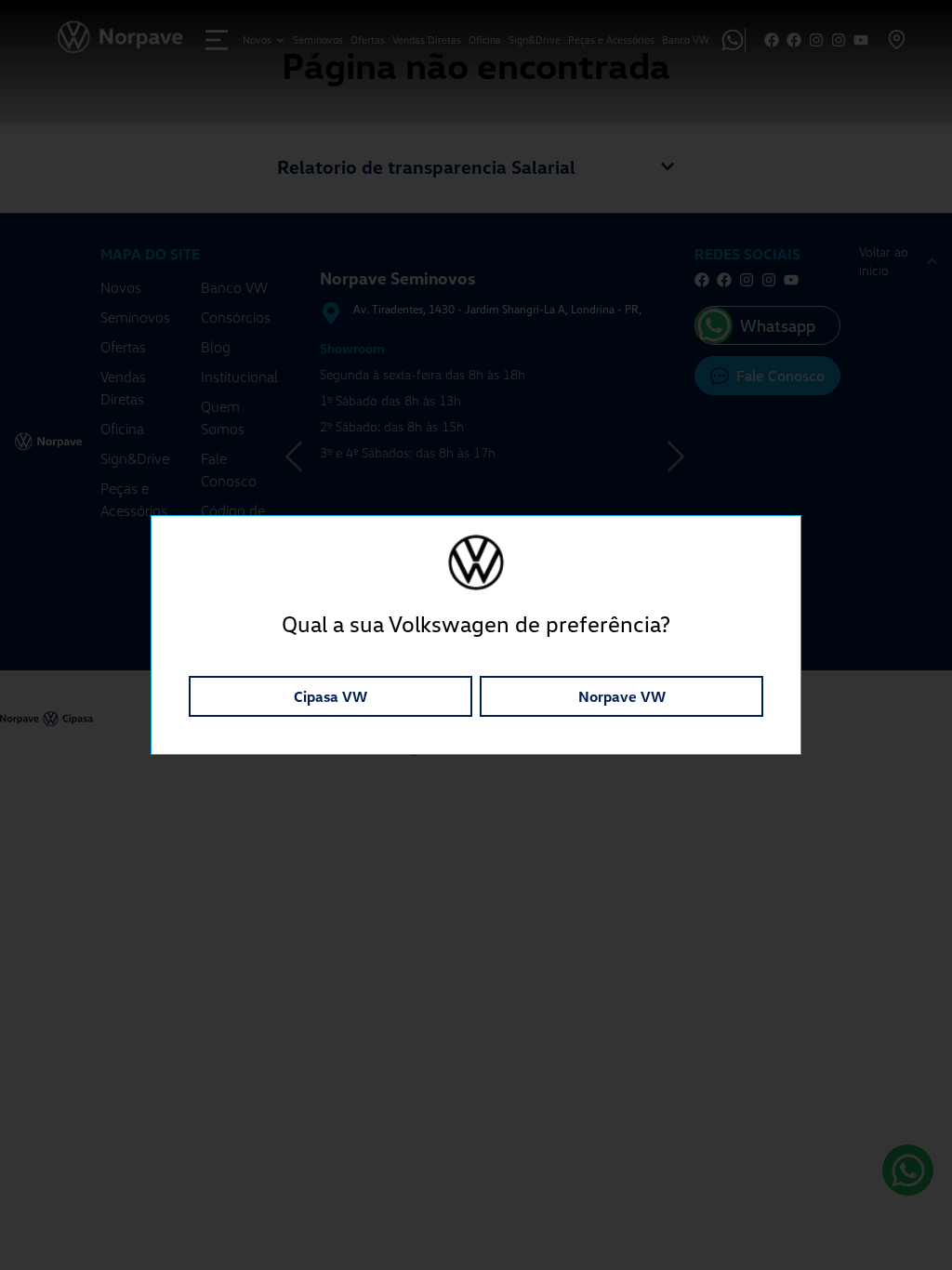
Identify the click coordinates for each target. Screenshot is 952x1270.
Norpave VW (622, 696)
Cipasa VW (330, 696)
